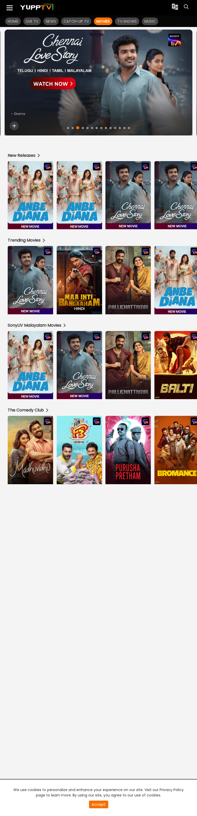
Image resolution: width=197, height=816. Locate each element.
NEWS (51, 21)
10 (111, 128)
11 (115, 128)
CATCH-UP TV (76, 21)
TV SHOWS (127, 21)
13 (124, 128)
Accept (99, 804)
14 (129, 128)
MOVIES (103, 21)
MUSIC (150, 21)
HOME (13, 21)
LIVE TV (32, 21)
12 (120, 128)
